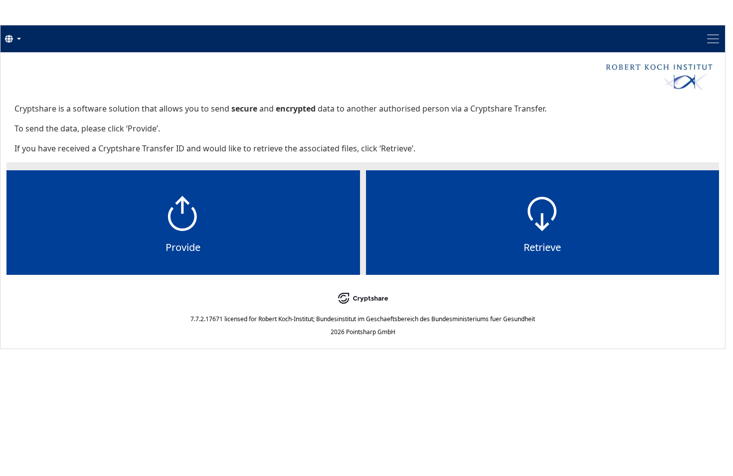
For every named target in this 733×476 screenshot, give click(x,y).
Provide (183, 247)
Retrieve (542, 247)
